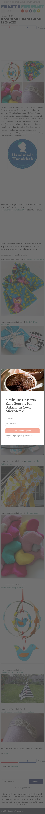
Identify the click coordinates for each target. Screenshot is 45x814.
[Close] (41, 372)
